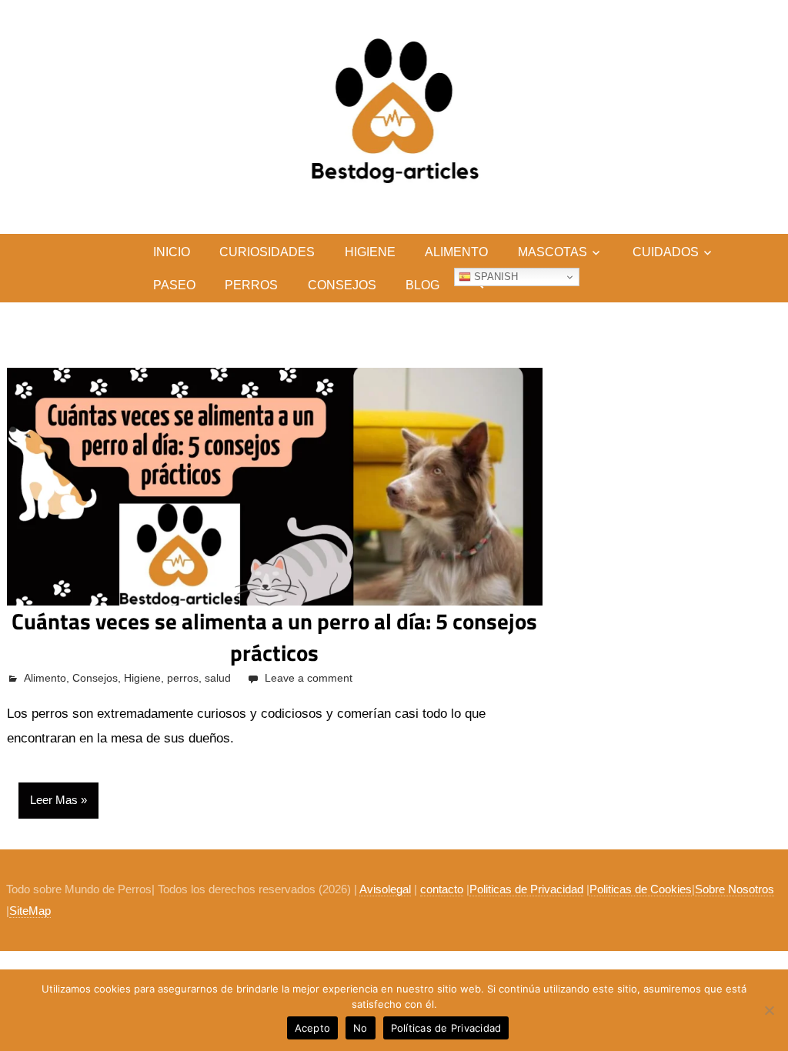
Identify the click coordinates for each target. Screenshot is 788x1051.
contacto (441, 889)
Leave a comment (308, 678)
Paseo (174, 285)
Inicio (171, 252)
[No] (768, 1010)
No (360, 1028)
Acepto (313, 1028)
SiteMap (30, 910)
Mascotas (552, 252)
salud (218, 678)
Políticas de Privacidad (446, 1028)
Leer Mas (54, 799)
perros (251, 285)
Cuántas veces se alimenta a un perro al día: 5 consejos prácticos (274, 636)
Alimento (456, 252)
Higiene (370, 252)
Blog (422, 285)
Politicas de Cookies (640, 889)
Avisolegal (385, 889)
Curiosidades (267, 252)
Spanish (494, 276)
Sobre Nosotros (734, 889)
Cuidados (666, 252)
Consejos (342, 285)
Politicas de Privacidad (526, 889)
